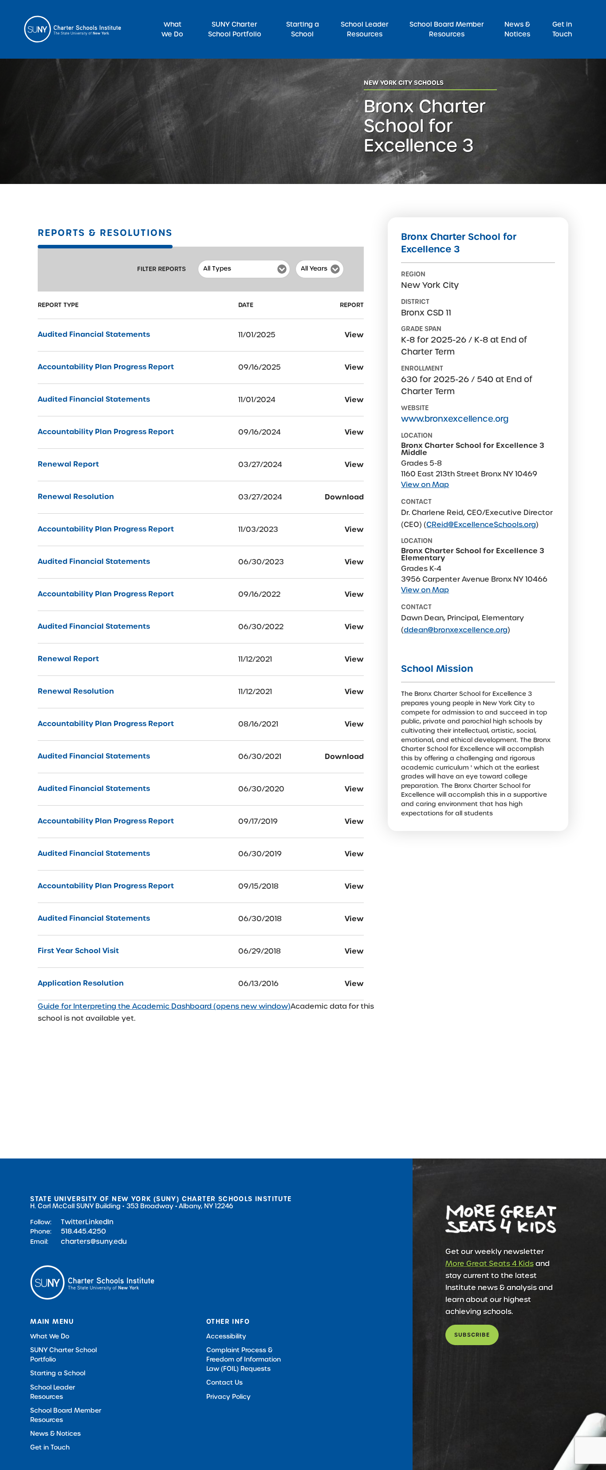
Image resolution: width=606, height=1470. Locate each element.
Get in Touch (562, 29)
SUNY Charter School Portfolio (234, 29)
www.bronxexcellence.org (454, 418)
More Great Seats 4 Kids (489, 1263)
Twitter (73, 1221)
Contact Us (224, 1382)
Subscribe (472, 1334)
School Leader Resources (365, 29)
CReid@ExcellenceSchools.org (481, 524)
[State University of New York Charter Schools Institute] (72, 29)
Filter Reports (161, 268)
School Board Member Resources (446, 29)
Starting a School (302, 29)
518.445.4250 (83, 1231)
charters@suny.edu (94, 1241)
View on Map (425, 484)
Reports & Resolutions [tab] (105, 232)
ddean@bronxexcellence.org (456, 630)
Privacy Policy (228, 1396)
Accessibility (226, 1336)
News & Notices (517, 29)
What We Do (172, 29)
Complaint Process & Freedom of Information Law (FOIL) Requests (243, 1359)
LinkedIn (99, 1221)
